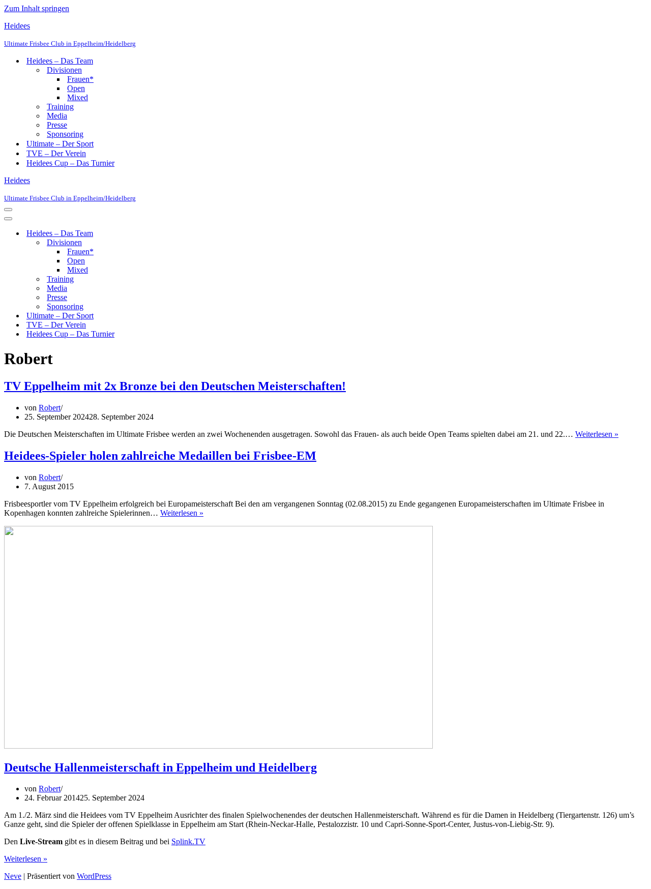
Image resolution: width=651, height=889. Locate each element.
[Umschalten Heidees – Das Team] (182, 233)
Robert (50, 407)
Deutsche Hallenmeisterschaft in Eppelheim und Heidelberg (160, 767)
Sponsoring (65, 134)
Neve (12, 876)
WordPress (94, 876)
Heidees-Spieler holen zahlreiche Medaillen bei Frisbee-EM (160, 455)
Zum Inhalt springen (36, 8)
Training (60, 106)
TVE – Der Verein (56, 153)
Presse (57, 125)
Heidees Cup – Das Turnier (70, 163)
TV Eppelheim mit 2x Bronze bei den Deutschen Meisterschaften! (175, 386)
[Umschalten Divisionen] (182, 243)
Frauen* (80, 79)
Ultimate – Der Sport (60, 143)
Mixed (77, 97)
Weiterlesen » (596, 434)
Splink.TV (188, 841)
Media (57, 115)
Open (76, 88)
